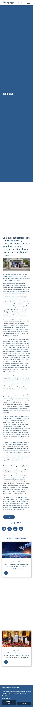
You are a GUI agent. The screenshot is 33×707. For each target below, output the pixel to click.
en (21, 2)
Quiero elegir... (6, 698)
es (18, 2)
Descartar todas (9, 702)
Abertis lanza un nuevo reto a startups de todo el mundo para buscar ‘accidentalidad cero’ (16, 566)
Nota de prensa (8, 517)
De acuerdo (23, 703)
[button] (9, 529)
